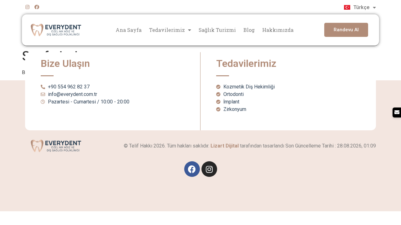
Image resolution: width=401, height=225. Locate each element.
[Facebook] (36, 7)
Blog (249, 30)
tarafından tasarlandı (247, 146)
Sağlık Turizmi (217, 30)
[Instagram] (27, 7)
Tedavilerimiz (167, 30)
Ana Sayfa (129, 30)
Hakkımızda (278, 30)
